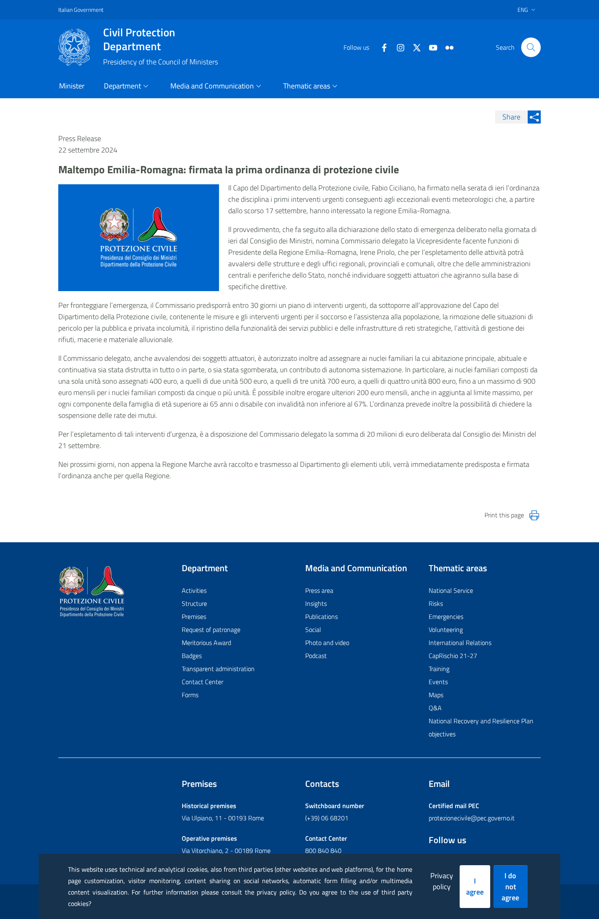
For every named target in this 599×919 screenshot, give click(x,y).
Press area (319, 590)
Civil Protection (139, 39)
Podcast (316, 656)
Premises (194, 616)
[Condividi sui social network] (534, 117)
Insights (316, 603)
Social (313, 629)
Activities (194, 590)
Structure (194, 603)
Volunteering (446, 629)
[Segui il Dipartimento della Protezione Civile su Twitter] (413, 47)
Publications (321, 616)
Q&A (435, 708)
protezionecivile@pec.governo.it (472, 818)
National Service (451, 590)
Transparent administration (218, 669)
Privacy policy (441, 881)
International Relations (460, 642)
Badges (192, 656)
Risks (436, 603)
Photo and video (327, 642)
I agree (475, 886)
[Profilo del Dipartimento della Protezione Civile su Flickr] (446, 47)
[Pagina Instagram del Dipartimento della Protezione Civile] (397, 47)
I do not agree (510, 886)
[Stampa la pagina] (534, 515)
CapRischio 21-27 (453, 656)
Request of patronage (211, 629)
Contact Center (202, 682)
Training (439, 669)
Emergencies (446, 616)
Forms (190, 695)
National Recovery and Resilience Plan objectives (481, 727)
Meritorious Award (206, 642)
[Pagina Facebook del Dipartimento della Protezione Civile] (381, 47)
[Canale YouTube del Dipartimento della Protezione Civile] (430, 47)
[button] (531, 47)
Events (438, 682)
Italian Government (81, 9)
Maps (436, 695)
